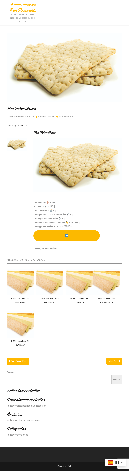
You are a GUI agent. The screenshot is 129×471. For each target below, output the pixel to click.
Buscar (11, 372)
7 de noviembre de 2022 (20, 116)
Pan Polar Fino (18, 361)
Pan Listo (25, 125)
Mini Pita (114, 361)
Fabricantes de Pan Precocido (22, 7)
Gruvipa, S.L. (64, 466)
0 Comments (66, 116)
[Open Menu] (122, 7)
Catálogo (12, 125)
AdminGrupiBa (46, 116)
